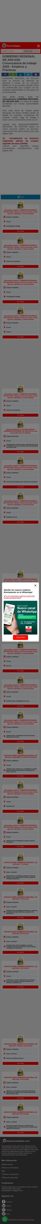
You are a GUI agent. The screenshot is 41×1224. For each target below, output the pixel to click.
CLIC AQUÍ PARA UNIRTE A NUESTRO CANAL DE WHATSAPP (19, 597)
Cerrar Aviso (20, 637)
